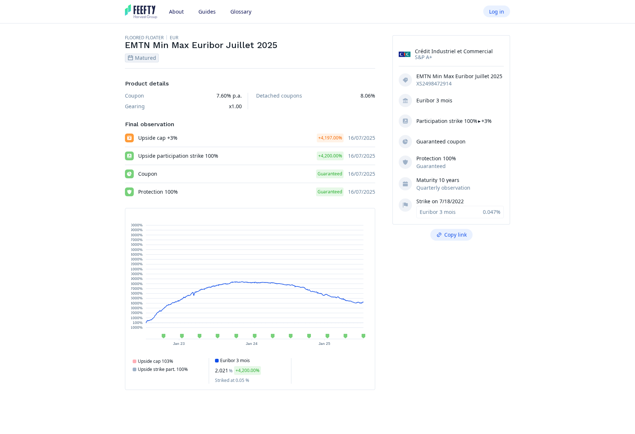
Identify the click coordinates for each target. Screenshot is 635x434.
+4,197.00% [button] (330, 138)
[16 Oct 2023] (236, 336)
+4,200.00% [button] (330, 156)
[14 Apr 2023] (199, 336)
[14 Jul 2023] (217, 336)
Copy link (455, 234)
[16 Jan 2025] (327, 336)
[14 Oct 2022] (163, 336)
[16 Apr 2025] (345, 336)
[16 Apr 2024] (273, 336)
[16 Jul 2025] (363, 336)
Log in (496, 11)
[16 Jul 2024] (291, 336)
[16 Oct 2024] (309, 336)
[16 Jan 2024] (254, 336)
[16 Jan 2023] (182, 336)
